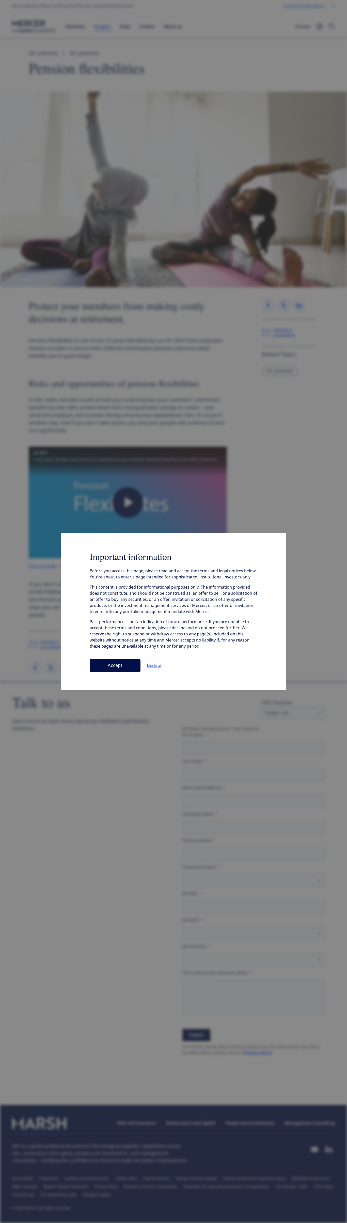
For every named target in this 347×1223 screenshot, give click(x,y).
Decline (154, 665)
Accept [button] (115, 665)
